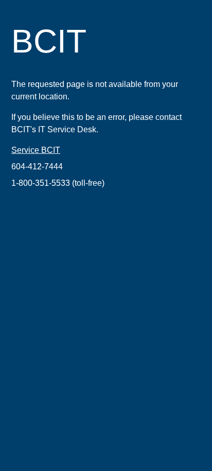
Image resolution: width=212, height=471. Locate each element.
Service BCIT (35, 150)
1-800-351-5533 (40, 183)
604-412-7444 (37, 166)
